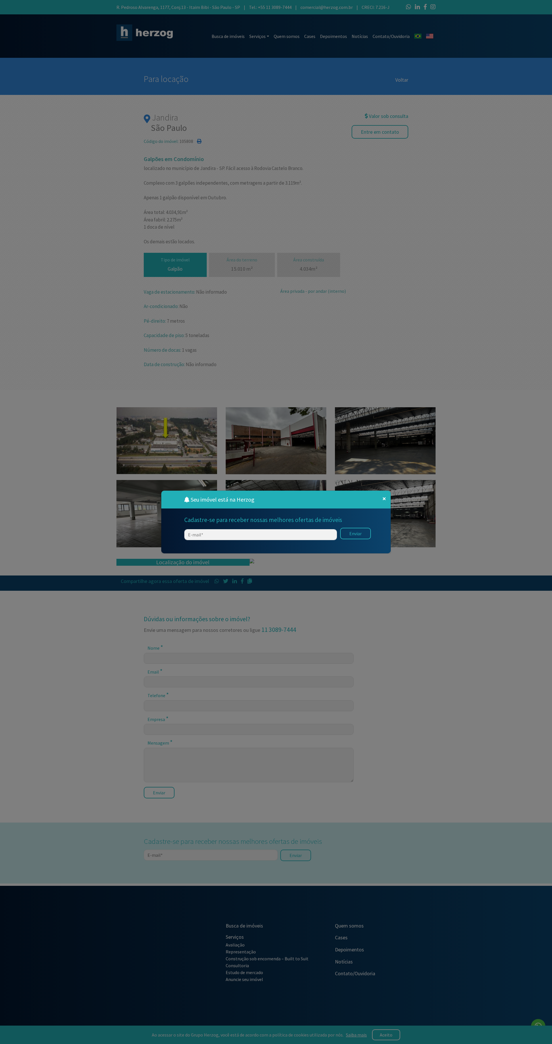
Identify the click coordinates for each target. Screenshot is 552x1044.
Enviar (355, 533)
